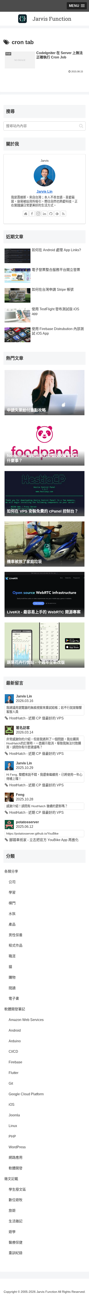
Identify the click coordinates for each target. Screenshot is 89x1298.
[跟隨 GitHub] (51, 213)
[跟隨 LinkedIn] (44, 213)
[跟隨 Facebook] (32, 213)
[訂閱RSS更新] (63, 213)
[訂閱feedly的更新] (57, 213)
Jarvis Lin (44, 191)
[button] (81, 125)
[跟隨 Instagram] (38, 213)
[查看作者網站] (26, 213)
